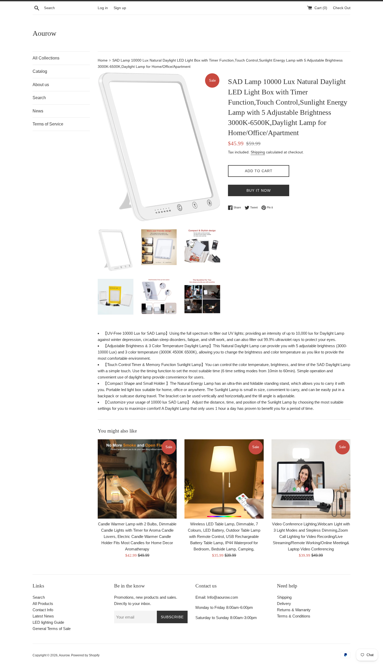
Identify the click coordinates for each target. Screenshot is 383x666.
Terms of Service (48, 124)
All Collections (46, 58)
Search (39, 97)
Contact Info (43, 610)
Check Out (341, 8)
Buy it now (258, 190)
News (38, 111)
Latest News (43, 616)
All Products (43, 603)
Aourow (44, 33)
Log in (103, 8)
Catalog (40, 71)
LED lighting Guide (48, 622)
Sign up (120, 8)
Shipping (258, 152)
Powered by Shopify (85, 655)
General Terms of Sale (52, 628)
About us (41, 84)
